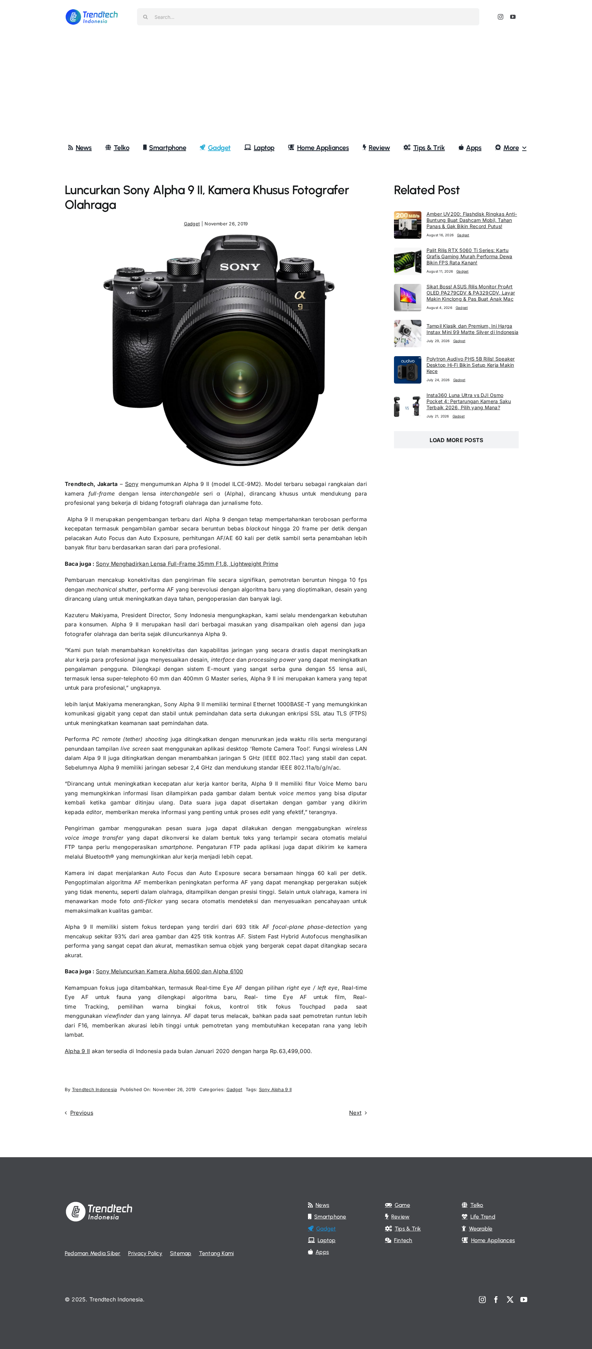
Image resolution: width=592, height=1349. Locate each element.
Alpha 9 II (77, 1051)
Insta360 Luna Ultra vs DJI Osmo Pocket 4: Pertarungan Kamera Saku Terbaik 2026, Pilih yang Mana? (469, 401)
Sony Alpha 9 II (275, 1089)
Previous (81, 1112)
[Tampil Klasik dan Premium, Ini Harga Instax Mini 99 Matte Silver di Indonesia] (407, 324)
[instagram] (500, 17)
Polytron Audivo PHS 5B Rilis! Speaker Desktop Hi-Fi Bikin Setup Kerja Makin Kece (471, 365)
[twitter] (510, 1299)
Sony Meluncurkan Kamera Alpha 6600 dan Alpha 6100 (169, 971)
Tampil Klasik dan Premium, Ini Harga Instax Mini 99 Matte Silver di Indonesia (473, 329)
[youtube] (513, 17)
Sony (131, 483)
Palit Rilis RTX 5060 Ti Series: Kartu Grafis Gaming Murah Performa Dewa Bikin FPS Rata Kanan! (470, 256)
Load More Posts (456, 440)
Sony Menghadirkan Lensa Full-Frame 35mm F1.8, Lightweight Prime (187, 563)
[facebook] (496, 1299)
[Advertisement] (296, 85)
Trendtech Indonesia (94, 1089)
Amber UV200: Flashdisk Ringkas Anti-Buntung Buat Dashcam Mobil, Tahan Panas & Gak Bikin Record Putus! (472, 220)
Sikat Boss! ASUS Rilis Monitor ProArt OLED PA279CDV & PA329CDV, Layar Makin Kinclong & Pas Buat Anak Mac (471, 293)
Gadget (192, 223)
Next (355, 1112)
